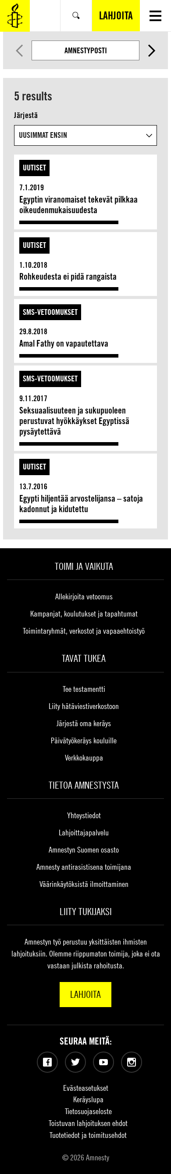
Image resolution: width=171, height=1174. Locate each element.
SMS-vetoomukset (50, 312)
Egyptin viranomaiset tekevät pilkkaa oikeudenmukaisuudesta (78, 204)
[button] (155, 15)
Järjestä (25, 115)
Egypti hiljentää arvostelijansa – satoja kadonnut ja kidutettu (81, 503)
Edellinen (19, 50)
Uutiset (34, 167)
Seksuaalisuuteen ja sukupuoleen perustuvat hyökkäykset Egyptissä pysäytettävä (74, 421)
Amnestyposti (85, 50)
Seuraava (152, 50)
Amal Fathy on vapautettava (63, 343)
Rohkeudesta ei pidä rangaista (68, 276)
